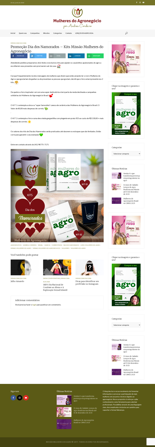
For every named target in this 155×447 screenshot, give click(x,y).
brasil (40, 245)
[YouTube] (26, 397)
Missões (46, 33)
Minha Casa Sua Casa (18, 43)
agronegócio (16, 245)
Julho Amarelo (17, 281)
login (34, 304)
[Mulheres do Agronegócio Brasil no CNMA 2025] (116, 201)
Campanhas (35, 33)
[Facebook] (13, 397)
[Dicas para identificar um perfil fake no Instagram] (90, 267)
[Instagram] (19, 397)
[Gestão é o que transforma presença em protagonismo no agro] (116, 175)
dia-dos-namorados (71, 245)
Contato (69, 33)
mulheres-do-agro (78, 248)
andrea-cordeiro (30, 245)
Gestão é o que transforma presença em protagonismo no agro (131, 177)
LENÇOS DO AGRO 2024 (84, 33)
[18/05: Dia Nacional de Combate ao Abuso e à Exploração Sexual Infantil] (57, 267)
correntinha (57, 245)
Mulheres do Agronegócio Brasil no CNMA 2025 (130, 201)
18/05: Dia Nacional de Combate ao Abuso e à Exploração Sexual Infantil (55, 287)
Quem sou (23, 33)
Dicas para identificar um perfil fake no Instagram (87, 282)
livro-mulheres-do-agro (90, 245)
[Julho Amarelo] (25, 267)
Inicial (13, 33)
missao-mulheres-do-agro (21, 248)
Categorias (57, 33)
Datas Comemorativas (51, 278)
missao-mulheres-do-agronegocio (46, 248)
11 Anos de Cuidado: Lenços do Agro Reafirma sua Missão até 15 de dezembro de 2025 (131, 189)
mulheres (65, 248)
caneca (47, 245)
